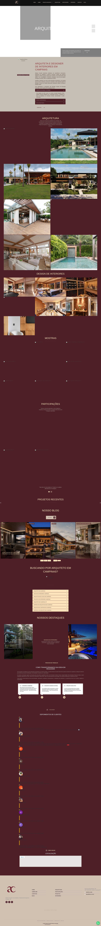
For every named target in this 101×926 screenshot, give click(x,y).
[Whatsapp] (9, 902)
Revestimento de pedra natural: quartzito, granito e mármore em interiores (87, 553)
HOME (34, 2)
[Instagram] (6, 902)
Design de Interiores (50, 640)
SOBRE (39, 2)
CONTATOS (80, 2)
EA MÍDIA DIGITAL (53, 924)
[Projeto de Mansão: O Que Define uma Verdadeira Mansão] (38, 540)
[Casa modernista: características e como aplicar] (63, 540)
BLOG (85, 2)
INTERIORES (73, 2)
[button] (93, 26)
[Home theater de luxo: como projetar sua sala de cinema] (13, 540)
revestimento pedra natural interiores (84, 523)
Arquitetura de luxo (30, 523)
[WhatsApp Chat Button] (98, 923)
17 (55, 560)
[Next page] (59, 560)
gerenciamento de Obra (82, 640)
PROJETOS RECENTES (47, 2)
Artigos (3, 523)
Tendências (54, 523)
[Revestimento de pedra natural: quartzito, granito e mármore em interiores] (88, 540)
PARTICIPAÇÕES (65, 2)
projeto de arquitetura (18, 640)
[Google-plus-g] (12, 902)
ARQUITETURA (57, 2)
